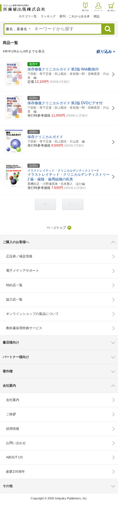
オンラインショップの (32, 314)
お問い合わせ (16, 443)
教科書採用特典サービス (24, 328)
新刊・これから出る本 (75, 16)
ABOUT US (14, 457)
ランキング (48, 16)
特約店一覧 (14, 285)
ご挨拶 (11, 414)
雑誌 (97, 16)
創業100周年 (15, 472)
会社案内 (12, 400)
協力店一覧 (14, 299)
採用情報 (12, 429)
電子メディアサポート (22, 271)
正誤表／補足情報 (19, 256)
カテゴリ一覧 (28, 16)
